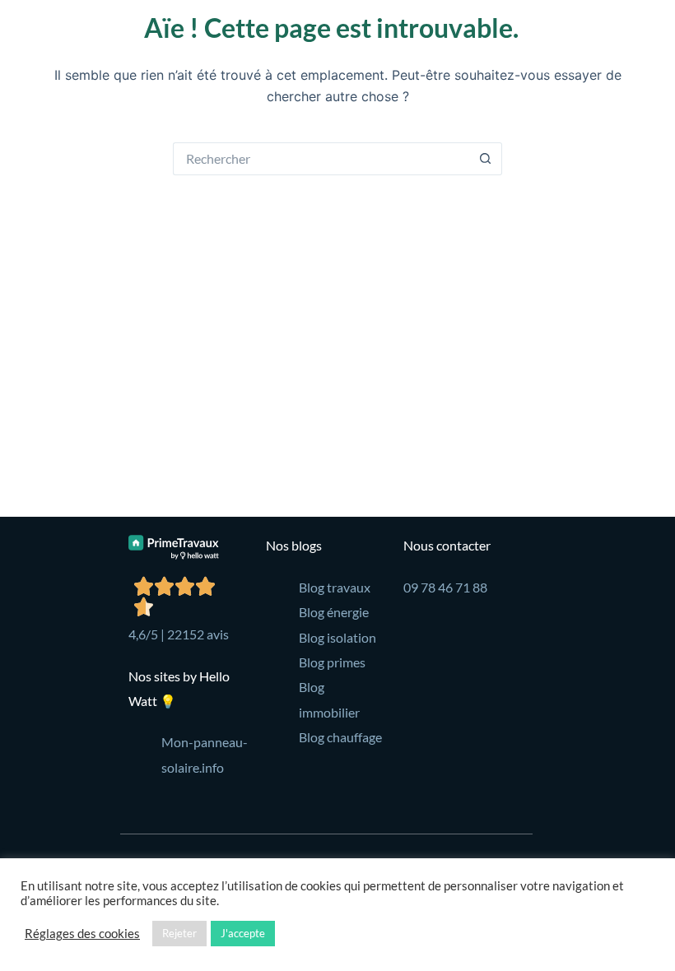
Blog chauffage (340, 737)
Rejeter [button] (179, 933)
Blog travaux (334, 587)
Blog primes (332, 662)
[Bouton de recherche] (485, 158)
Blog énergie (334, 612)
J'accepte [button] (243, 933)
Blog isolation (337, 637)
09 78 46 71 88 (445, 587)
